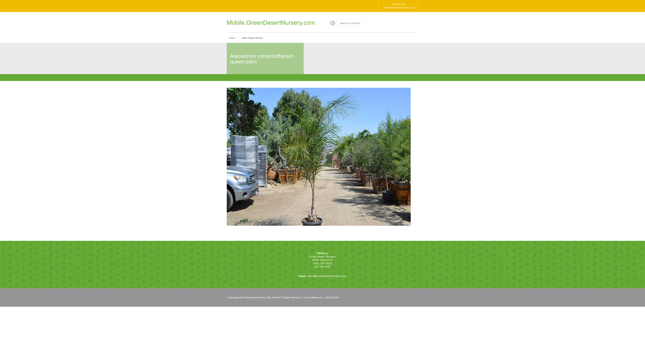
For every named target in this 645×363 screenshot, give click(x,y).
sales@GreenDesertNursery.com (399, 7)
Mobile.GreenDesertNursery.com (271, 22)
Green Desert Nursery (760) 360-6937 (262, 297)
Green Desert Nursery (252, 37)
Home (232, 37)
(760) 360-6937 (399, 4)
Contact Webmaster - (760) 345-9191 (321, 297)
